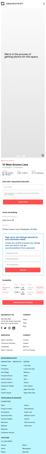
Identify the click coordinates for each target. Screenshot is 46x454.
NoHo (26, 376)
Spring (26, 405)
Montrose (4, 429)
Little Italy (27, 365)
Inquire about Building (23, 302)
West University (29, 422)
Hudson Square (6, 393)
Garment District (6, 382)
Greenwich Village (7, 386)
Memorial (4, 422)
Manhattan (6, 362)
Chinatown (5, 369)
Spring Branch (29, 409)
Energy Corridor (6, 409)
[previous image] (18, 157)
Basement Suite (6, 288)
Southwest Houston (7, 432)
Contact (25, 340)
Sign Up (23, 270)
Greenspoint (5, 412)
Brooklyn (17, 362)
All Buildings (6, 441)
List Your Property (29, 350)
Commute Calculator (8, 343)
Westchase (28, 426)
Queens (26, 362)
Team (25, 323)
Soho (25, 379)
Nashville (25, 452)
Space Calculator (7, 340)
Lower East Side (29, 369)
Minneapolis (26, 448)
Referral (25, 347)
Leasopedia (5, 347)
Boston (3, 452)
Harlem (3, 389)
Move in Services (7, 350)
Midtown (27, 372)
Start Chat (23, 202)
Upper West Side (29, 393)
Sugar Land (28, 412)
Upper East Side (29, 389)
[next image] (24, 157)
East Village (5, 372)
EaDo (3, 405)
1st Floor (5, 292)
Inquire (40, 288)
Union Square (28, 386)
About (25, 319)
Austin (3, 448)
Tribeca (26, 382)
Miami (24, 445)
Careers (25, 343)
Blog (24, 326)
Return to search (7, 160)
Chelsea (4, 365)
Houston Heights (6, 419)
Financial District (7, 376)
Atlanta (3, 445)
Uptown (27, 419)
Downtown (6, 401)
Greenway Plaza (6, 415)
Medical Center (29, 415)
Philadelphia (7, 167)
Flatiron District (6, 379)
